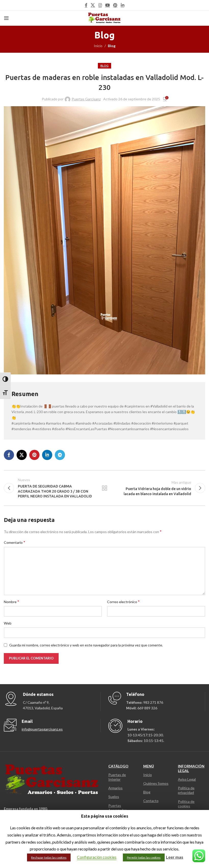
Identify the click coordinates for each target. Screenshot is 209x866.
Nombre (11, 601)
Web (7, 623)
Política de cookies (186, 803)
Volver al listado (104, 488)
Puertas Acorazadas (117, 807)
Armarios (115, 788)
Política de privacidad (186, 790)
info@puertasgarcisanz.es (42, 729)
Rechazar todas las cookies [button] (49, 857)
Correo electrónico (123, 601)
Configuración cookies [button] (96, 857)
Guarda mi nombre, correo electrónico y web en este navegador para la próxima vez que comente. (86, 645)
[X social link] (93, 5)
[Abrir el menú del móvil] (6, 18)
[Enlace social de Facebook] (86, 5)
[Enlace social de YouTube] (107, 5)
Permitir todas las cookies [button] (144, 857)
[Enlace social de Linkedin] (122, 5)
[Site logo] (105, 18)
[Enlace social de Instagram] (100, 5)
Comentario (14, 542)
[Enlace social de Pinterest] (115, 5)
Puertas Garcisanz (86, 99)
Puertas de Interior (117, 777)
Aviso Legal (187, 779)
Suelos (113, 796)
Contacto (151, 801)
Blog (111, 46)
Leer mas (174, 857)
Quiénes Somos (155, 783)
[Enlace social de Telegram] (60, 455)
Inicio (98, 46)
